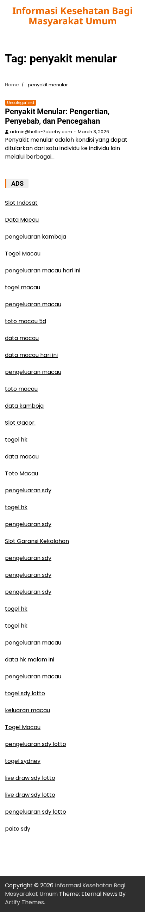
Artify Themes (24, 902)
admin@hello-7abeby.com (41, 132)
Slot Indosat (21, 203)
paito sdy (17, 829)
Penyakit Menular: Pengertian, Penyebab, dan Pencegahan (57, 116)
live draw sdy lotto (30, 778)
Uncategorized (20, 102)
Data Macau (22, 220)
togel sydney (22, 761)
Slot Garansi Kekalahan (37, 541)
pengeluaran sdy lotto (35, 744)
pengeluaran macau (33, 643)
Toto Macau (21, 473)
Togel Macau (22, 253)
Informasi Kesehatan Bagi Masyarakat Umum (72, 15)
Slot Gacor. (20, 423)
